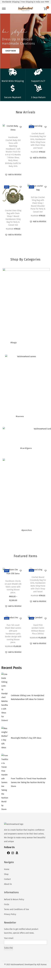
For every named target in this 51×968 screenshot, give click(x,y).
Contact (7, 879)
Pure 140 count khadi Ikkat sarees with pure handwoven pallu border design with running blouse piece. (13, 634)
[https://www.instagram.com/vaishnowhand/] (12, 854)
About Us (8, 884)
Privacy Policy (10, 914)
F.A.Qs (6, 904)
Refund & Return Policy (14, 899)
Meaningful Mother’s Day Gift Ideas (26, 738)
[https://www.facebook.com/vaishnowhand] (8, 854)
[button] (20, 127)
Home (6, 869)
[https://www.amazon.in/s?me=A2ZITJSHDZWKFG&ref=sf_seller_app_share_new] (16, 854)
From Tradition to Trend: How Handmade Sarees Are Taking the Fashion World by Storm (28, 782)
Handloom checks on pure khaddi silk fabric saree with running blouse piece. (13, 587)
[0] (45, 8)
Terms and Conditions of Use (16, 909)
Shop (6, 874)
